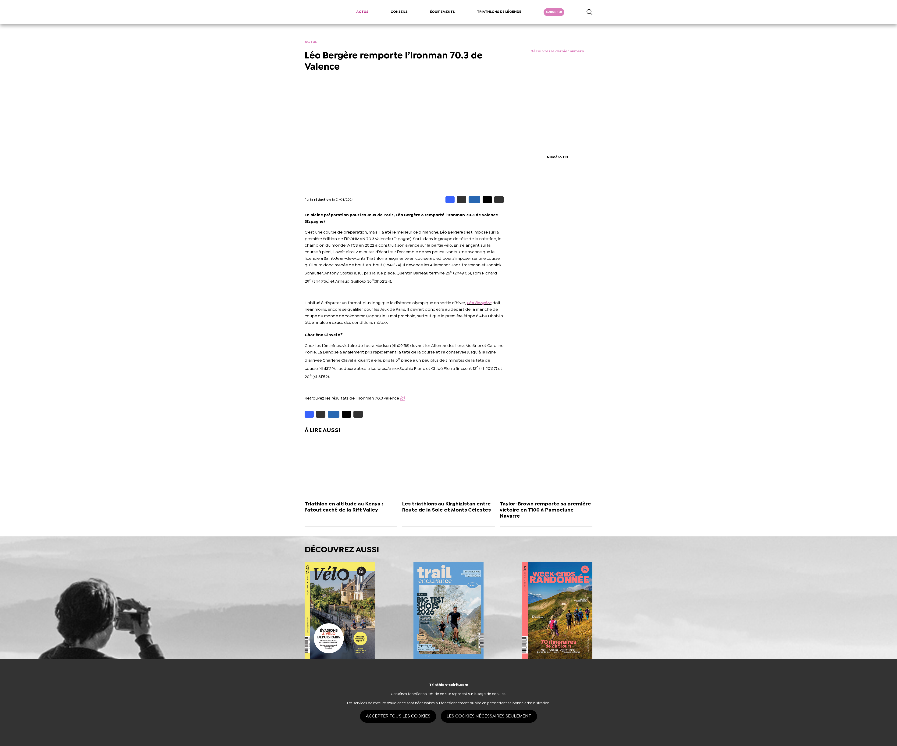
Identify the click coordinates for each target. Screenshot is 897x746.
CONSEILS (399, 12)
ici (402, 398)
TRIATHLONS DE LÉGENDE (499, 12)
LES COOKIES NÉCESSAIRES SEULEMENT (489, 716)
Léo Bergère (479, 303)
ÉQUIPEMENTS (442, 12)
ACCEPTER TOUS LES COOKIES (398, 716)
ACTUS (362, 12)
